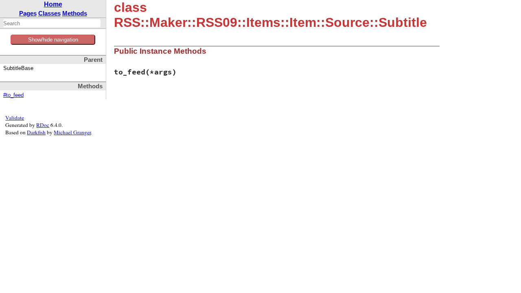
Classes (49, 13)
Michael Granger (72, 132)
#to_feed (13, 95)
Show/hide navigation (53, 40)
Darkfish (36, 132)
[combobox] (52, 23)
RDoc (42, 125)
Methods (74, 13)
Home (53, 4)
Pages (28, 13)
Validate (14, 117)
